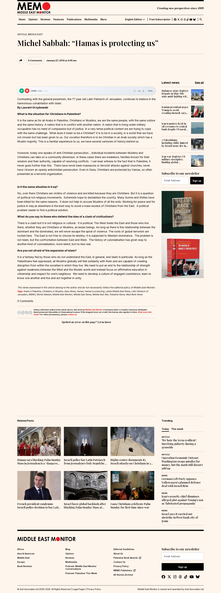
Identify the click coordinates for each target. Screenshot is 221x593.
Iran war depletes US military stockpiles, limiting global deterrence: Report (173, 159)
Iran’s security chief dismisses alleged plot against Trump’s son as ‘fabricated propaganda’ (182, 500)
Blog (67, 549)
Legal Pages (79, 589)
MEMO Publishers (123, 570)
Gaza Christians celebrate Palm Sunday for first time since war (130, 505)
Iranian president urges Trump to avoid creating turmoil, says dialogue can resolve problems (175, 110)
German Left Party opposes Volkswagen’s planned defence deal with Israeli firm (181, 482)
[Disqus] (86, 365)
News (22, 19)
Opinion (33, 19)
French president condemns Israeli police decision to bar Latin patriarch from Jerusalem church (38, 506)
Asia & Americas (25, 553)
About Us (118, 553)
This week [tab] (177, 428)
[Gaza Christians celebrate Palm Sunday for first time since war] (132, 485)
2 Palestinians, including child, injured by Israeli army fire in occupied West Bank (175, 143)
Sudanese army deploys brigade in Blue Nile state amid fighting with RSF (175, 93)
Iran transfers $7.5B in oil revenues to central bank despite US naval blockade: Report (174, 126)
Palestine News (117, 294)
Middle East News (82, 294)
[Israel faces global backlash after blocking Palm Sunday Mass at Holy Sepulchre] (85, 485)
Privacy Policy (121, 566)
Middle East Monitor (62, 294)
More (103, 19)
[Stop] (27, 90)
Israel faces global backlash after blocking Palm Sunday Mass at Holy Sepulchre (85, 506)
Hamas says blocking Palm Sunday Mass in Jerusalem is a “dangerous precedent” (39, 462)
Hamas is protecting (94, 291)
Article (22, 34)
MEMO (32, 294)
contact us (72, 314)
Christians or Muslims (52, 291)
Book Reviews (24, 566)
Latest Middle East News (118, 291)
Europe (21, 562)
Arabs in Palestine (32, 291)
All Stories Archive (123, 574)
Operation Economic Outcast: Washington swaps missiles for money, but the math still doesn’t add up (182, 463)
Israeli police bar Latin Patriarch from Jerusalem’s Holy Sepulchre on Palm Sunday (85, 462)
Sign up (197, 180)
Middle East (35, 34)
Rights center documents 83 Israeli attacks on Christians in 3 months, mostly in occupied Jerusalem (130, 462)
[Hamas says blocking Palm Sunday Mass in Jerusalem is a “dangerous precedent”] (39, 441)
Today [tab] (165, 428)
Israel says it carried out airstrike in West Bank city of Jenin (180, 517)
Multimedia (90, 19)
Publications (74, 19)
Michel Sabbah (44, 294)
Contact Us (119, 562)
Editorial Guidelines (124, 549)
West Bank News (134, 294)
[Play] (21, 90)
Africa (20, 549)
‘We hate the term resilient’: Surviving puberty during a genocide (179, 444)
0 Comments (35, 60)
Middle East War (100, 294)
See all (199, 82)
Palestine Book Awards (126, 557)
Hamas (80, 291)
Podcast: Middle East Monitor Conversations (81, 567)
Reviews (45, 19)
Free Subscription (159, 19)
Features (58, 19)
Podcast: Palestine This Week (81, 573)
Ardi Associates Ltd (194, 589)
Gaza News (69, 291)
